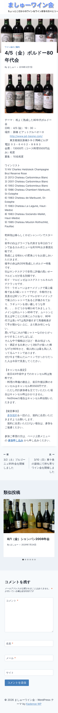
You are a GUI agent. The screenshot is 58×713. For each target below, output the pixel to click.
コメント (12, 600)
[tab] (23, 559)
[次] (49, 528)
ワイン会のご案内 (12, 47)
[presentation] (29, 516)
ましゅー (12, 67)
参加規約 (12, 415)
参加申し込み (15, 440)
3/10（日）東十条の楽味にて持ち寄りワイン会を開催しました (43, 463)
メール (11, 658)
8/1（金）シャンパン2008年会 (28, 539)
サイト (10, 672)
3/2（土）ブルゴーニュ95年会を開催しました (14, 461)
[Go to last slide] (8, 528)
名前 (9, 643)
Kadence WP (33, 703)
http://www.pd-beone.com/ (26, 136)
